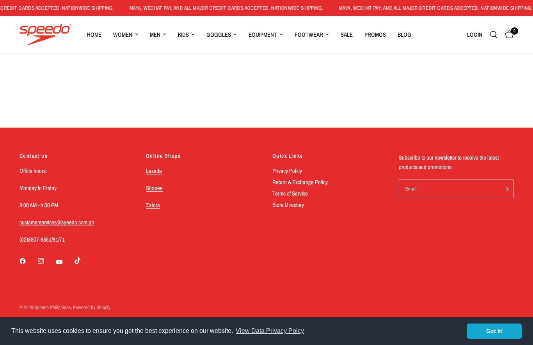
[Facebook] (28, 261)
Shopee (154, 188)
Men (155, 34)
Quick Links (287, 155)
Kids (183, 34)
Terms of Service (290, 193)
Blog (404, 34)
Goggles (218, 34)
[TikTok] (83, 260)
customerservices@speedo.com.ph (57, 222)
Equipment (263, 34)
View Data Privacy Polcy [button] (270, 330)
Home (94, 34)
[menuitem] (94, 34)
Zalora (153, 205)
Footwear (309, 34)
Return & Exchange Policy (300, 182)
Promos (375, 34)
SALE (347, 34)
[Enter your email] (505, 189)
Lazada (154, 171)
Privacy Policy (287, 171)
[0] (507, 34)
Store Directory (288, 205)
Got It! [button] (494, 331)
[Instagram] (46, 261)
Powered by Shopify (91, 307)
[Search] (493, 34)
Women (122, 34)
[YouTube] (64, 261)
